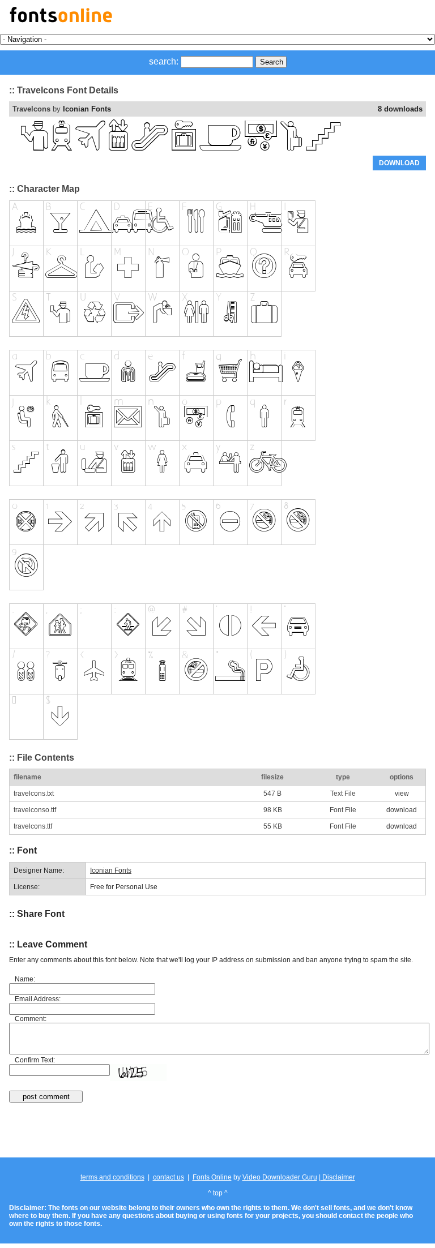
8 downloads (400, 109)
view (402, 793)
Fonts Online (212, 1177)
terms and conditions (112, 1177)
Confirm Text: (35, 1060)
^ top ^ (218, 1193)
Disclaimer (338, 1177)
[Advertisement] (217, 1131)
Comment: (30, 1019)
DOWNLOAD (399, 163)
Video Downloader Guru (279, 1177)
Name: (25, 979)
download (401, 810)
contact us (168, 1177)
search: (163, 61)
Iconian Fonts (87, 109)
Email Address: (38, 999)
